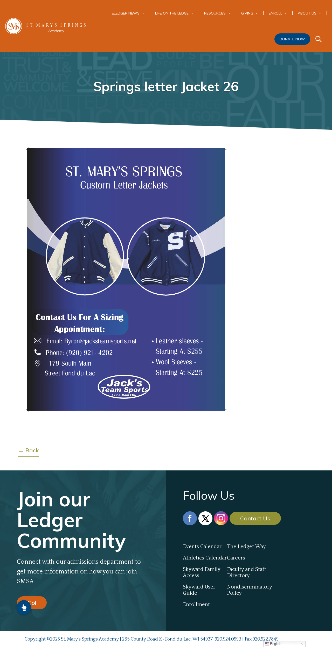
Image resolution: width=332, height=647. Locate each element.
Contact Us (255, 518)
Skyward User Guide (199, 590)
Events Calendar (202, 546)
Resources (215, 13)
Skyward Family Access (201, 572)
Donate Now (292, 39)
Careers (236, 558)
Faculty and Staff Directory (246, 572)
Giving (247, 13)
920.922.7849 (266, 639)
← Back (28, 450)
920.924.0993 (228, 639)
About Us (307, 13)
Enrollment (196, 604)
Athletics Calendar (205, 558)
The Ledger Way (246, 546)
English (275, 644)
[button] (24, 607)
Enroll (275, 13)
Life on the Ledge (172, 13)
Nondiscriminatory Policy (249, 590)
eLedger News (126, 13)
